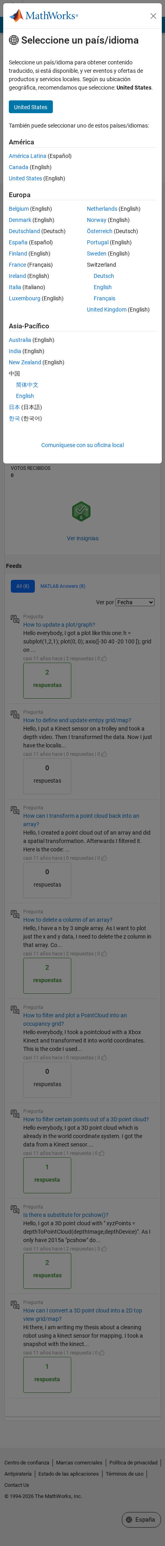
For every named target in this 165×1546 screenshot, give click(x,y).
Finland (18, 253)
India (15, 351)
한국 (14, 418)
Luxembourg (24, 298)
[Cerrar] (153, 16)
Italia (15, 287)
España (18, 242)
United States (25, 178)
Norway (97, 220)
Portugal (98, 242)
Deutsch (104, 276)
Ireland (17, 276)
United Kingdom (107, 309)
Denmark (20, 220)
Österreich (100, 231)
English (103, 287)
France (17, 265)
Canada (18, 167)
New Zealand (25, 362)
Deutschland (24, 231)
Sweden (97, 253)
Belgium (19, 209)
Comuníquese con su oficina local (82, 445)
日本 (14, 407)
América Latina (27, 156)
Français (104, 298)
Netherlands (102, 209)
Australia (20, 340)
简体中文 (27, 385)
